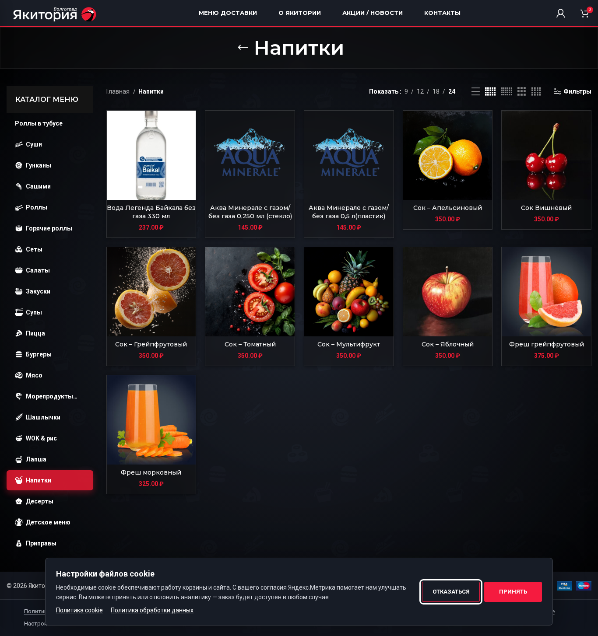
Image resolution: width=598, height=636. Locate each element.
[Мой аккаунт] (561, 13)
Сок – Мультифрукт (348, 344)
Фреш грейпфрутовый (546, 344)
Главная (118, 91)
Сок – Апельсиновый (447, 208)
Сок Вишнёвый (546, 208)
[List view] (475, 91)
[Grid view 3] (521, 91)
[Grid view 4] (536, 91)
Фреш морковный (151, 472)
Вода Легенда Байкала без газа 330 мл (151, 212)
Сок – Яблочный (448, 344)
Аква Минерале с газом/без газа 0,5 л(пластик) (349, 212)
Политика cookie (79, 610)
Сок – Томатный (250, 344)
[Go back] (243, 47)
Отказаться (451, 591)
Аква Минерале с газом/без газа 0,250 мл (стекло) (250, 212)
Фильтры (577, 91)
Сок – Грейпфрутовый (151, 344)
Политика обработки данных (152, 610)
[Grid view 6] (506, 91)
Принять (513, 591)
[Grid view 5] (490, 91)
